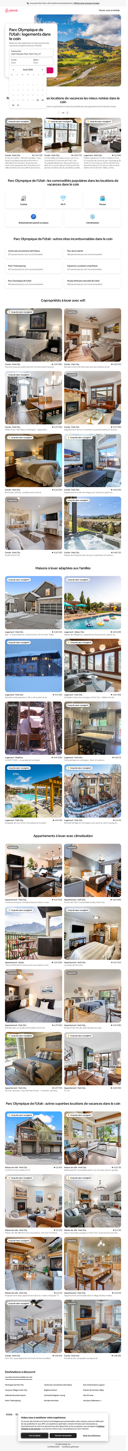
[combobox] (31, 53)
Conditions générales (70, 1447)
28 (38, 100)
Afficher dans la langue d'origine (87, 3)
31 (18, 105)
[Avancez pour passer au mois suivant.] (42, 69)
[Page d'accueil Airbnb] (11, 10)
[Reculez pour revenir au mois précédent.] (13, 69)
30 (13, 105)
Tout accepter (34, 1435)
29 (43, 100)
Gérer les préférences (91, 1435)
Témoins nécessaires (63, 1435)
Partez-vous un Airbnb (109, 10)
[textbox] (20, 62)
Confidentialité (53, 1447)
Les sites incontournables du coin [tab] (18, 1377)
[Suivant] (67, 113)
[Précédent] (59, 113)
